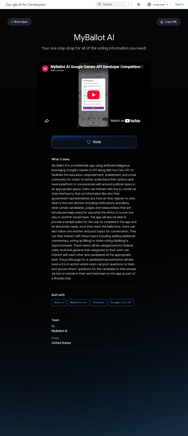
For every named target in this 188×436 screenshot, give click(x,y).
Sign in (179, 4)
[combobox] (114, 4)
